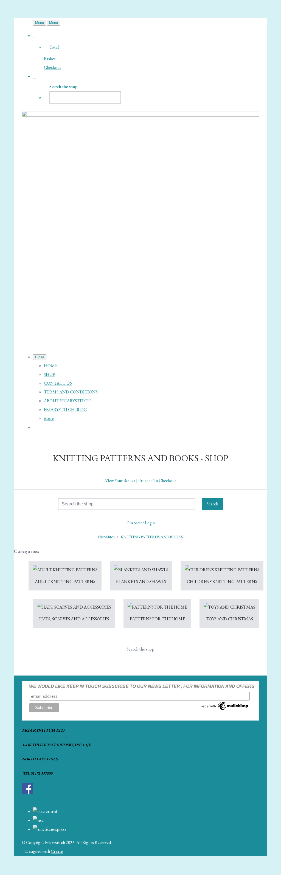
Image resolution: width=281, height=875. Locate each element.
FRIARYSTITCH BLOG (65, 409)
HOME (50, 365)
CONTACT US (58, 383)
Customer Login (141, 523)
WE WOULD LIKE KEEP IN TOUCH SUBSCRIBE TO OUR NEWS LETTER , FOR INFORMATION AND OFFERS (141, 686)
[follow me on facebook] (27, 792)
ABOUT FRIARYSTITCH (67, 401)
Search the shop (140, 649)
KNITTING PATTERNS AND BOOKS (152, 536)
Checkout (52, 67)
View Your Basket (120, 480)
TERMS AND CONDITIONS (71, 392)
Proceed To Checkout (157, 480)
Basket (50, 58)
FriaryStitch (106, 536)
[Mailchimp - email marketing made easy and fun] (224, 709)
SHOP (49, 374)
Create (57, 851)
